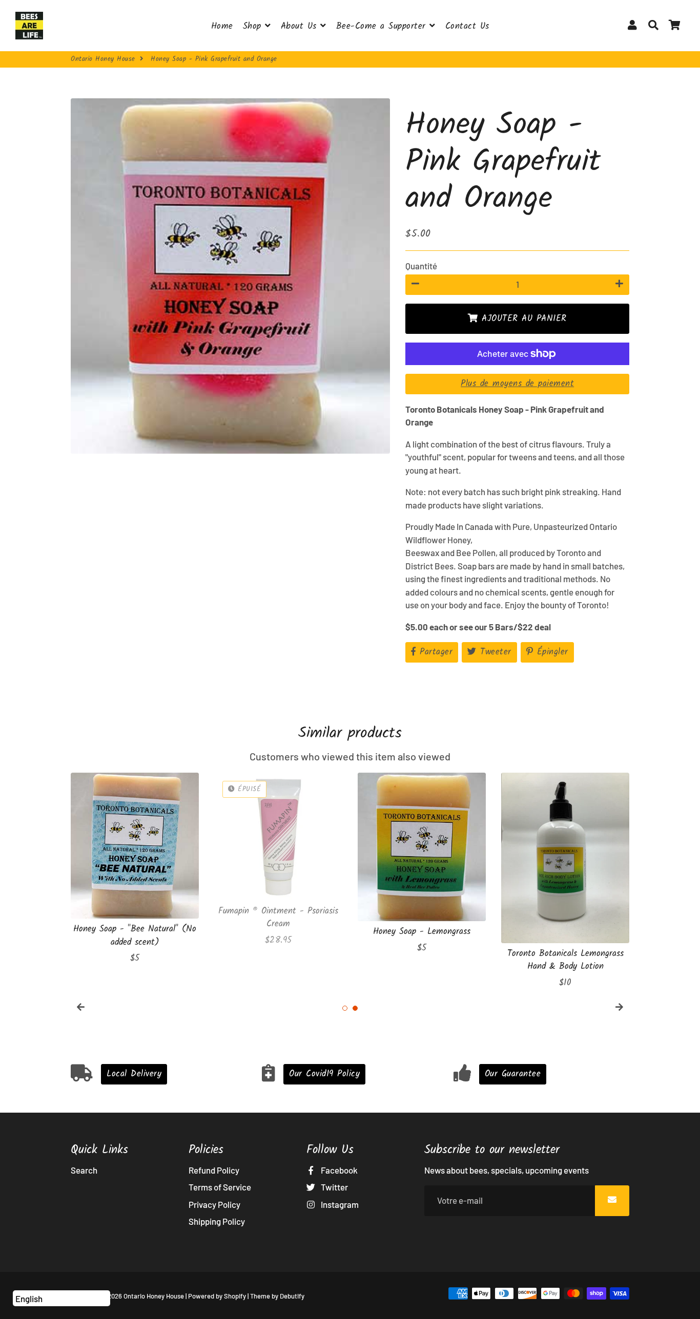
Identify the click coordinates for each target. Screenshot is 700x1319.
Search (84, 1170)
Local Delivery (134, 1074)
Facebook (338, 1170)
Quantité (421, 266)
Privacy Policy (214, 1204)
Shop (254, 26)
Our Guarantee (513, 1074)
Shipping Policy (217, 1221)
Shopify (235, 1296)
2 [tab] (355, 1008)
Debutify (292, 1296)
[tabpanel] (135, 869)
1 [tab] (344, 1008)
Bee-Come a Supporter (383, 26)
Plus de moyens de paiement (517, 384)
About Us (301, 26)
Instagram (339, 1204)
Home (222, 26)
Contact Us (467, 26)
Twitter (333, 1187)
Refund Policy (214, 1170)
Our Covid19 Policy (324, 1074)
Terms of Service (220, 1187)
